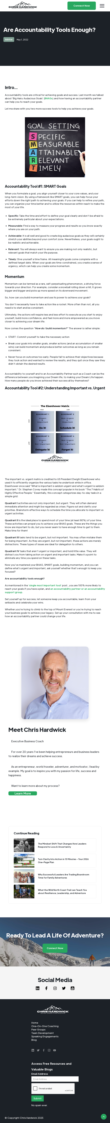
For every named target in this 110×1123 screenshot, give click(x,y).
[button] (102, 5)
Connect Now (55, 948)
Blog (34, 1039)
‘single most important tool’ (45, 585)
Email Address (39, 1073)
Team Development (42, 1032)
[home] (22, 5)
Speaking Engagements (44, 1036)
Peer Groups (38, 1029)
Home (34, 1022)
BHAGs (49, 98)
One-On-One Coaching (45, 1026)
